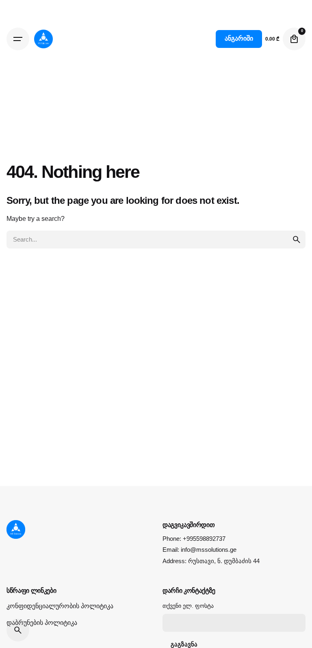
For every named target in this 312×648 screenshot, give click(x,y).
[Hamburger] (17, 39)
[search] (297, 239)
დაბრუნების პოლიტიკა (41, 622)
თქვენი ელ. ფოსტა (188, 606)
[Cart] (294, 39)
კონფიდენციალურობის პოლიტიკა (59, 606)
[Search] (17, 630)
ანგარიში (239, 38)
